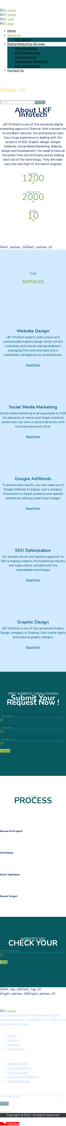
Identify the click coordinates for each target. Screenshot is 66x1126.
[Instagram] (3, 1110)
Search (40, 102)
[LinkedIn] (8, 1110)
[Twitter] (10, 1110)
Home (11, 31)
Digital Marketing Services (26, 44)
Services (13, 1044)
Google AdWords (18, 1081)
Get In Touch (16, 1049)
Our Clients (23, 39)
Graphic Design (25, 57)
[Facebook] (1, 1110)
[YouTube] (5, 1110)
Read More (33, 365)
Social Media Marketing (31, 61)
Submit (5, 751)
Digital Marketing (27, 66)
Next (3, 962)
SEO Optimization (27, 53)
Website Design (26, 48)
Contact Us (15, 70)
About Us (14, 35)
